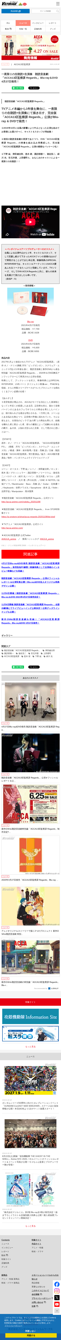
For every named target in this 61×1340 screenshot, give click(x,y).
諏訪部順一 (9, 653)
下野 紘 (38, 656)
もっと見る (30, 1046)
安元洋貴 (35, 653)
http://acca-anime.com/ (12, 528)
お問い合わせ (37, 1302)
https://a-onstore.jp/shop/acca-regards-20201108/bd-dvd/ (28, 516)
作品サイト (36, 1244)
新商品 (4, 1275)
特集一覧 (23, 29)
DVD (30, 340)
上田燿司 (47, 653)
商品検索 (14, 11)
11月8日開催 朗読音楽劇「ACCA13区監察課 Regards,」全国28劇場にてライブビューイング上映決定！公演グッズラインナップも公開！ (30, 608)
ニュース (23, 23)
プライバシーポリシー (41, 1298)
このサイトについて (40, 1290)
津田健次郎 (50, 650)
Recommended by (41, 988)
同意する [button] (31, 1335)
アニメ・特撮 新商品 (10, 1279)
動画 (7, 29)
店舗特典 (38, 29)
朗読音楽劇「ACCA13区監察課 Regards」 (22, 650)
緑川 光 (49, 656)
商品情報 (35, 1283)
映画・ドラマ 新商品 (10, 1283)
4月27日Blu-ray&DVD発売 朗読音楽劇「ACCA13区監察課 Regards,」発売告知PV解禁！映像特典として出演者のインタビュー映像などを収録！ (30, 567)
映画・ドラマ (37, 1251)
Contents (5, 1240)
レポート (53, 23)
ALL (8, 23)
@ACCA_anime (8, 539)
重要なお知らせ (38, 1287)
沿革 (34, 1306)
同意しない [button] (30, 1331)
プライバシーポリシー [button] (13, 1326)
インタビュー (38, 23)
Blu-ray (30, 321)
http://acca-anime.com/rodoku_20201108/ (21, 502)
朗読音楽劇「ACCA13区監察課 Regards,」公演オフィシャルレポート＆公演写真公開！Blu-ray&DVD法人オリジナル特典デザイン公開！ (30, 582)
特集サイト (6, 1259)
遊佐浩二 (22, 653)
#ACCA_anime (47, 539)
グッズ (53, 29)
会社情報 (35, 1294)
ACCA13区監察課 (11, 656)
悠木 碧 (27, 656)
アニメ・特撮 (37, 1248)
